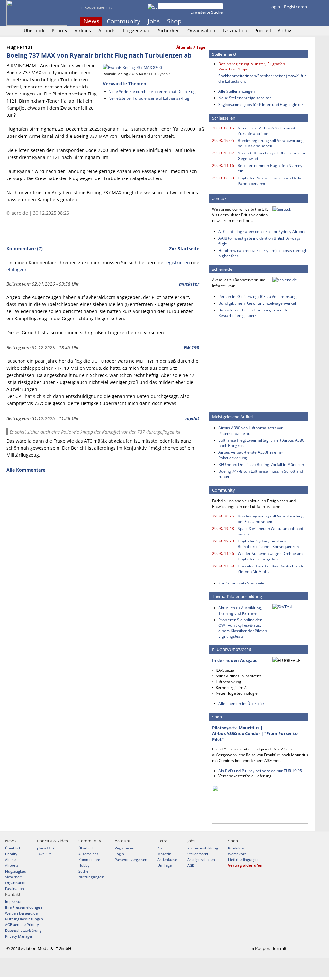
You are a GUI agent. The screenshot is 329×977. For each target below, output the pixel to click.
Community (123, 21)
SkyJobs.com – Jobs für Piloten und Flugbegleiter (260, 104)
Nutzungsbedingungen (24, 918)
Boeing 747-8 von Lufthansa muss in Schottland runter (260, 473)
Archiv (284, 31)
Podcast (262, 31)
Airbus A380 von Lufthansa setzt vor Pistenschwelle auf (250, 430)
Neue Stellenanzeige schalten (244, 98)
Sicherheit (169, 31)
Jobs (154, 21)
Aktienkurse (167, 859)
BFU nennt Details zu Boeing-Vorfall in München (261, 464)
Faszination (235, 31)
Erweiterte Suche (207, 12)
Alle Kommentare (25, 470)
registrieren (177, 263)
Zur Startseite (184, 248)
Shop (174, 21)
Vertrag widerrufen (245, 865)
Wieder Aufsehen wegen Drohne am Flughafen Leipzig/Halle (270, 556)
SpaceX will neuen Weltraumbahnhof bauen (270, 531)
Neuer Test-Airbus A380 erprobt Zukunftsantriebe (266, 130)
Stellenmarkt (197, 853)
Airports (107, 31)
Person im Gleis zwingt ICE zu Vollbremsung (257, 296)
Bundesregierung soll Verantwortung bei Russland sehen (271, 143)
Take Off (44, 853)
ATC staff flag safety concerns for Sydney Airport (261, 231)
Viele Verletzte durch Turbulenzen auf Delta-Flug (152, 91)
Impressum (14, 901)
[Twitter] (287, 21)
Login (274, 7)
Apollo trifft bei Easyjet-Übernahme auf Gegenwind (272, 155)
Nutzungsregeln (91, 876)
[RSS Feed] (296, 21)
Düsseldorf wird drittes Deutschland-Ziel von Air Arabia (270, 568)
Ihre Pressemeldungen (23, 907)
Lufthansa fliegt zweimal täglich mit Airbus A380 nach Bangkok (261, 442)
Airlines (83, 31)
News (91, 21)
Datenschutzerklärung (23, 930)
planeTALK (46, 848)
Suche (83, 871)
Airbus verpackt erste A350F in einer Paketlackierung (250, 455)
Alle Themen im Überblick (241, 703)
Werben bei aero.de (21, 913)
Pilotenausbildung (202, 848)
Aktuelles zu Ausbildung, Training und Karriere (240, 610)
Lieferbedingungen (244, 859)
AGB (190, 865)
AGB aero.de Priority (22, 924)
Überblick (34, 31)
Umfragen (165, 865)
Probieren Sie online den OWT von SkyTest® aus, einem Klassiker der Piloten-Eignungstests (243, 628)
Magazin (164, 853)
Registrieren (295, 7)
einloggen (17, 270)
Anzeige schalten (201, 859)
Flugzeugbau (137, 31)
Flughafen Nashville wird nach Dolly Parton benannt (269, 180)
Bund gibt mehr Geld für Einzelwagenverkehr (258, 303)
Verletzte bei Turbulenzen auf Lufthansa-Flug (149, 98)
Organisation (201, 31)
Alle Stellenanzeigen (236, 91)
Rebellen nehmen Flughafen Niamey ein (270, 168)
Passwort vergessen (131, 859)
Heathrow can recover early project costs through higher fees (262, 253)
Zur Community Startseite (241, 583)
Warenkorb (237, 853)
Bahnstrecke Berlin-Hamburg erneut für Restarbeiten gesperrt (254, 312)
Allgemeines (88, 853)
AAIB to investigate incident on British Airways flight (259, 241)
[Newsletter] (304, 21)
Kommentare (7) (24, 248)
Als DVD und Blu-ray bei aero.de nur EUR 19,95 (260, 771)
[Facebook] (278, 21)
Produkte (236, 848)
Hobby (84, 865)
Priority (59, 31)
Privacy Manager (18, 936)
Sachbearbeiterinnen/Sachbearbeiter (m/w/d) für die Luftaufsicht (262, 78)
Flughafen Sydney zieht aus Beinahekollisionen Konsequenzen (268, 543)
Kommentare (89, 859)
